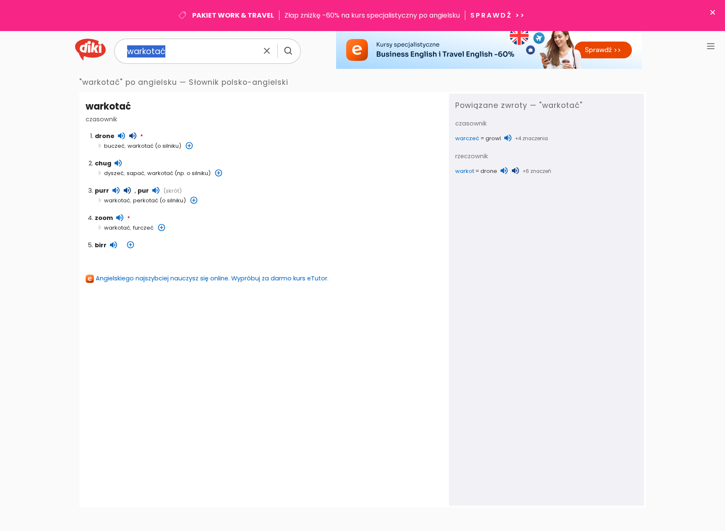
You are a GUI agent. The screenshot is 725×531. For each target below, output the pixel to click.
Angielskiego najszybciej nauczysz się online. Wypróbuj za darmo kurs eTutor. (212, 278)
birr (101, 245)
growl (493, 138)
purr (102, 190)
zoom (104, 218)
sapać (135, 173)
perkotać (145, 200)
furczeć (143, 228)
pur (143, 190)
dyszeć (114, 173)
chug (103, 163)
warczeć (467, 138)
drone (105, 136)
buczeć (114, 146)
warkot (464, 171)
